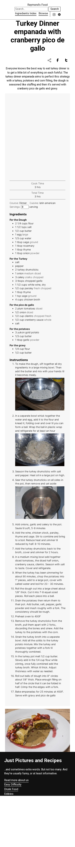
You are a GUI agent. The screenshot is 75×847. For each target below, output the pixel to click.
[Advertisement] (37, 137)
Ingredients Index (25, 13)
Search (54, 9)
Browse (43, 13)
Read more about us (16, 780)
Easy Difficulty (12, 784)
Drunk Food (11, 789)
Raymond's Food (37, 4)
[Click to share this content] (49, 60)
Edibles (8, 793)
